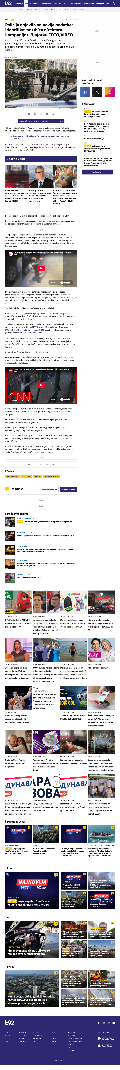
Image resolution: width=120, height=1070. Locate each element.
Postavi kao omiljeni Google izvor (34, 121)
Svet (7, 19)
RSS (69, 1048)
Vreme (54, 1042)
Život (7, 1042)
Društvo (66, 882)
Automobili (37, 1039)
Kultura (22, 1039)
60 (12, 519)
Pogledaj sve (97, 172)
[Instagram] (110, 92)
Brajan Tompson (52, 476)
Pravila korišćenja (75, 1039)
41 (12, 575)
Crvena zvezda (23, 574)
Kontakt (71, 1051)
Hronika (93, 995)
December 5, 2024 (33, 332)
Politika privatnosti (76, 1042)
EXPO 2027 (66, 946)
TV (53, 1036)
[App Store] (106, 1046)
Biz (6, 1039)
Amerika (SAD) (13, 476)
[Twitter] (97, 92)
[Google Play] (106, 1039)
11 (12, 561)
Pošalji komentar (69, 489)
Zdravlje (22, 1033)
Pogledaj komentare (48, 489)
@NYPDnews (37, 327)
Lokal (35, 1042)
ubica (38, 476)
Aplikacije (71, 1045)
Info (6, 1033)
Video (54, 1033)
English (55, 1039)
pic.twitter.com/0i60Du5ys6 (37, 330)
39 (12, 533)
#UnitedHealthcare (14, 330)
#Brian (48, 327)
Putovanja (23, 1036)
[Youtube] (113, 1023)
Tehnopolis (37, 1036)
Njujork (27, 476)
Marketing (72, 1033)
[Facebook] (85, 92)
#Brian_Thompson (60, 327)
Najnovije (19, 3)
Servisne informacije (71, 995)
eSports (36, 1033)
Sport (7, 1036)
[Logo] (8, 4)
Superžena (23, 1042)
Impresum (71, 1036)
